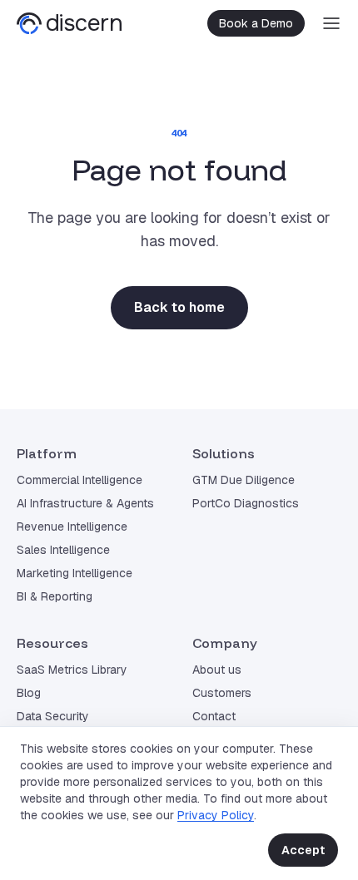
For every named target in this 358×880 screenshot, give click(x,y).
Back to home (179, 307)
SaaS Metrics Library (72, 669)
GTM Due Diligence (243, 479)
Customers (221, 692)
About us (216, 669)
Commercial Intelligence (79, 479)
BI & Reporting (54, 596)
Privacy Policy (215, 815)
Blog (29, 692)
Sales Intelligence (63, 549)
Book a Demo (256, 23)
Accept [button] (303, 850)
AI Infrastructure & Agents (85, 503)
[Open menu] (331, 23)
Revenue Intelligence (72, 526)
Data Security (53, 716)
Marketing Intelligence (74, 573)
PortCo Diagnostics (245, 503)
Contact (214, 716)
